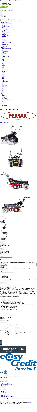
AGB (3, 386)
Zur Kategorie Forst (5, 37)
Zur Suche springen (11, 0)
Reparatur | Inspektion (5, 395)
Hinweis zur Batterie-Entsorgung (7, 384)
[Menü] (1, 8)
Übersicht (1, 19)
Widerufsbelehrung (5, 385)
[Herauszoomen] (1, 244)
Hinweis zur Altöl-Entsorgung (6, 383)
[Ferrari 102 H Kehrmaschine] (11, 134)
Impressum (3, 387)
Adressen (10, 19)
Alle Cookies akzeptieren (16, 403)
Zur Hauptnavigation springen (18, 0)
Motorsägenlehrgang (5, 394)
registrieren (3, 18)
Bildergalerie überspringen (4, 122)
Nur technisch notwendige (4, 403)
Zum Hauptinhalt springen (4, 0)
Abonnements (17, 19)
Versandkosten (16, 398)
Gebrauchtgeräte (4, 392)
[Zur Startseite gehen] (4, 7)
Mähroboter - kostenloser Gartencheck (7, 396)
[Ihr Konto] (1, 14)
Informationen (2, 381)
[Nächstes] (3, 216)
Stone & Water (7, 400)
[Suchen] (10, 10)
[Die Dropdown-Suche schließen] (12, 10)
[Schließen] (0, 404)
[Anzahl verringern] (2, 265)
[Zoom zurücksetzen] (3, 244)
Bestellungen (13, 19)
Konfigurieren (10, 403)
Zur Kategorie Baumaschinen (6, 48)
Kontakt (3, 391)
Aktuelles (3, 397)
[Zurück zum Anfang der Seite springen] (1, 401)
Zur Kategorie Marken (5, 56)
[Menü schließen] (2, 57)
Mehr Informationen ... (28, 402)
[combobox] (4, 10)
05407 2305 (12, 376)
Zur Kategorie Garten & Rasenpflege (7, 23)
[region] (18, 188)
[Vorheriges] (1, 216)
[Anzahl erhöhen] (6, 265)
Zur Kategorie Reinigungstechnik (7, 42)
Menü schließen (4, 16)
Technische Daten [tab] (4, 280)
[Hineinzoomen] (5, 244)
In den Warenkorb (3, 266)
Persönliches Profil (6, 19)
